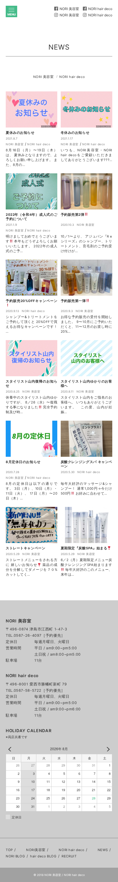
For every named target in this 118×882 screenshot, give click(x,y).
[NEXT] (106, 749)
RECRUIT (69, 856)
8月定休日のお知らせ (23, 462)
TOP (9, 850)
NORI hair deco (72, 77)
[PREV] (11, 749)
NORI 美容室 (43, 77)
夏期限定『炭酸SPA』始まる (84, 548)
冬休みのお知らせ (75, 133)
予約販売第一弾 (73, 301)
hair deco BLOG (43, 856)
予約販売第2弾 (72, 215)
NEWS (103, 850)
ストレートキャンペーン (25, 548)
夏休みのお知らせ (20, 133)
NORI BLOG (15, 856)
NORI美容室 (36, 850)
